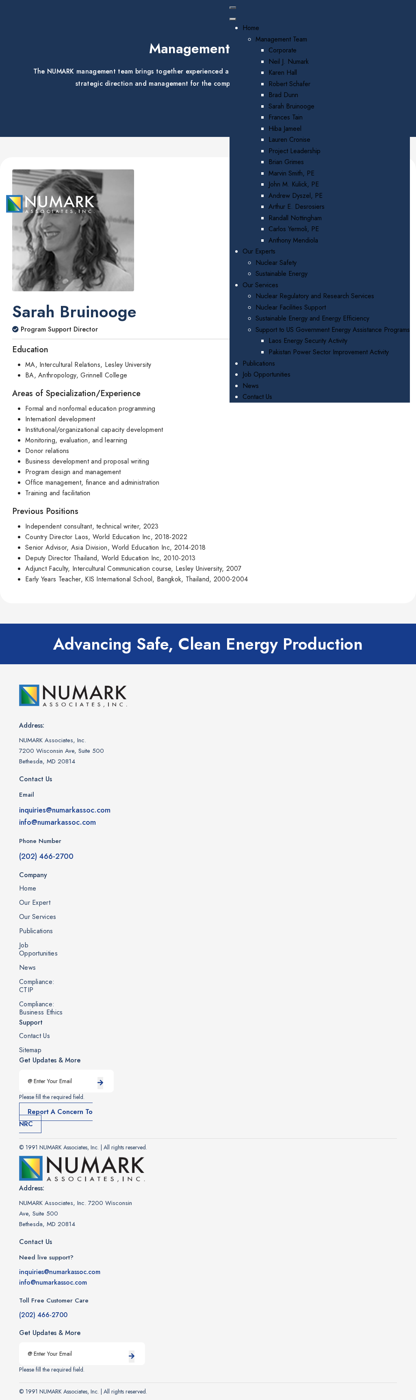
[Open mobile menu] (233, 8)
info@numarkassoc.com (57, 822)
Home (27, 888)
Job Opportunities (38, 949)
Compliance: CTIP (36, 986)
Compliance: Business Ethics (41, 1008)
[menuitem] (251, 28)
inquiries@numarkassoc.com (64, 810)
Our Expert (34, 903)
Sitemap (30, 1050)
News (27, 968)
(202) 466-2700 (46, 856)
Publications (36, 931)
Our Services (37, 917)
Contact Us (34, 1036)
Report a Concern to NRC (56, 1118)
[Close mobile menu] (233, 19)
